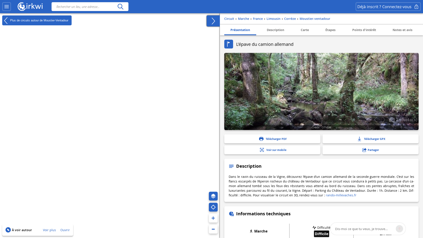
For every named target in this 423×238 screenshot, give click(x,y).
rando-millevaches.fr (341, 195)
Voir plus (49, 230)
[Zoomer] (213, 218)
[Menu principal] (6, 6)
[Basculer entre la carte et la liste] (213, 20)
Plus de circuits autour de (38, 20)
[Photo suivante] (384, 119)
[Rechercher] (120, 6)
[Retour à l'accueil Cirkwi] (30, 6)
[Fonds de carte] (213, 196)
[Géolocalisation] (213, 207)
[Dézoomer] (213, 229)
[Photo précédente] (375, 119)
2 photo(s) (406, 119)
